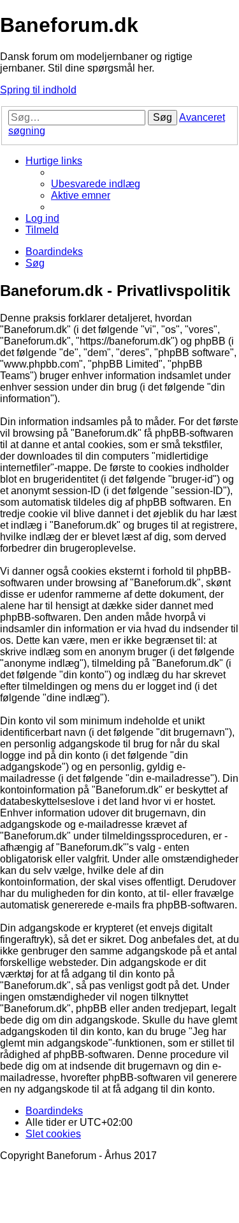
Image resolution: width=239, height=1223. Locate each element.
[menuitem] (95, 183)
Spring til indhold (38, 89)
